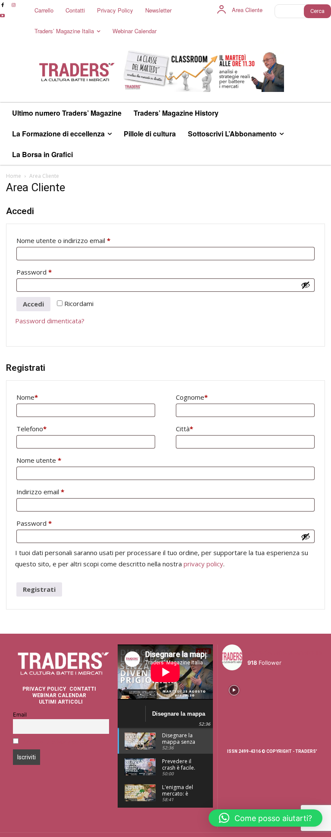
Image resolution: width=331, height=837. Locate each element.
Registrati (39, 589)
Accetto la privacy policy (55, 742)
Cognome (192, 397)
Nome (27, 397)
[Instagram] (13, 5)
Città (184, 428)
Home (13, 176)
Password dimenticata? (49, 320)
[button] (265, 818)
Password (47, 271)
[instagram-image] (234, 689)
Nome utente (52, 459)
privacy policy (203, 563)
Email (20, 714)
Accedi (33, 304)
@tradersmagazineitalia (284, 652)
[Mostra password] (305, 285)
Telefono (31, 428)
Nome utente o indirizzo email (76, 240)
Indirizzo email (53, 491)
